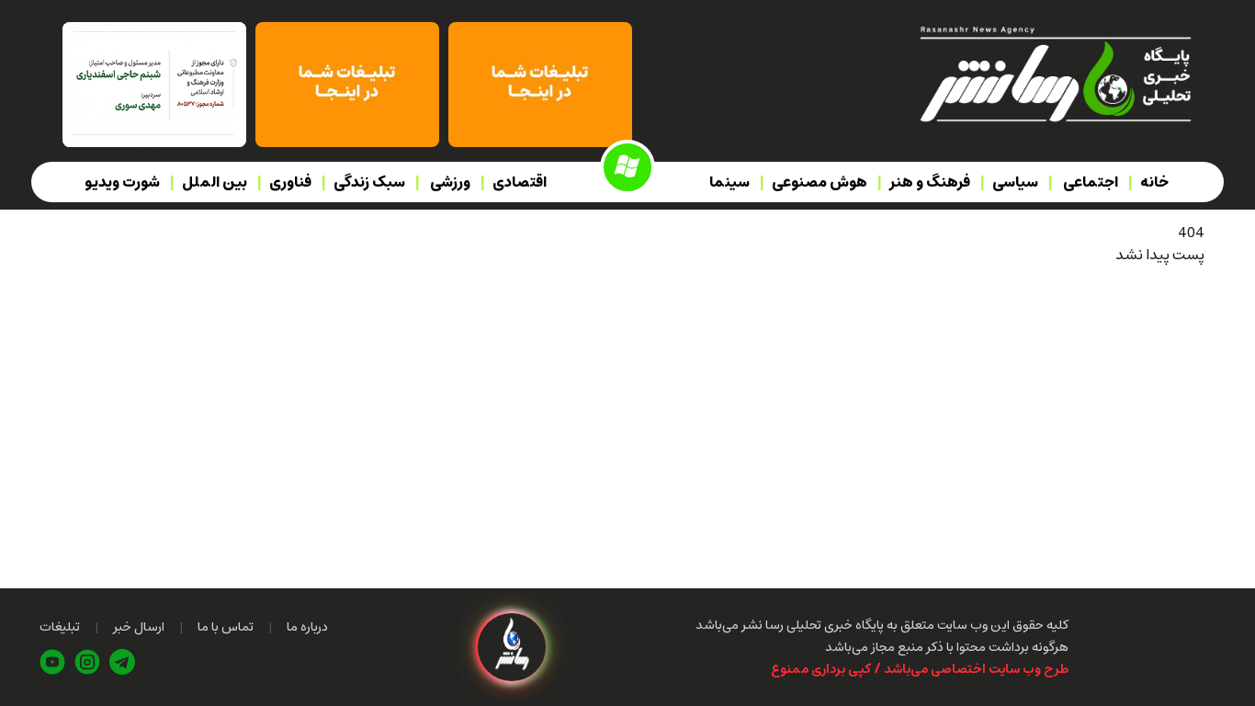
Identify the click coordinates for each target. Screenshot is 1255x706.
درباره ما (307, 627)
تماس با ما (226, 627)
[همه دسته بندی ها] (627, 167)
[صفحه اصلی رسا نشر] (1054, 72)
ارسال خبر (138, 627)
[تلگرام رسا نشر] (122, 662)
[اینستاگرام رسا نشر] (87, 662)
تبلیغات (60, 627)
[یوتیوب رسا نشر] (52, 662)
